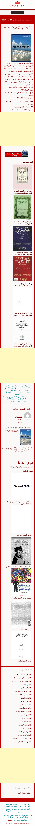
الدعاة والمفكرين (24, 698)
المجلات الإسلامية (24, 725)
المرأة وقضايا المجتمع (23, 711)
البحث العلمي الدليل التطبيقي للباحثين (18, 566)
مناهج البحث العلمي (24, 661)
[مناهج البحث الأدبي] (21, 613)
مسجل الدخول (21, 467)
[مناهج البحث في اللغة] (21, 519)
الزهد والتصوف (25, 701)
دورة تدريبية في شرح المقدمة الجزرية (12, 430)
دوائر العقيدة (26, 728)
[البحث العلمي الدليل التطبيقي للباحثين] (21, 550)
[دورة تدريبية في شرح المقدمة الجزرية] (21, 48)
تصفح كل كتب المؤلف (11, 427)
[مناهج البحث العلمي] (21, 645)
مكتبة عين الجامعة (26, 27)
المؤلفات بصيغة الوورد (22, 722)
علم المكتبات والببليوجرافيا (21, 738)
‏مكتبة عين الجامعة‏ (24, 793)
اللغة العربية (26, 718)
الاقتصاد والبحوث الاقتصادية (21, 681)
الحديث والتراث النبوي (23, 695)
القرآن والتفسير (13, 27)
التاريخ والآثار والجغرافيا (22, 691)
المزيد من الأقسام (24, 742)
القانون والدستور (24, 708)
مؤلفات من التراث (24, 735)
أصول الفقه (26, 685)
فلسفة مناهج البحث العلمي (22, 598)
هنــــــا (10, 401)
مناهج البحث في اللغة (24, 535)
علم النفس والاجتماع (23, 732)
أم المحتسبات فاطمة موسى (13, 110)
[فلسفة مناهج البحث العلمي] (21, 582)
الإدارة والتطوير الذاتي (22, 674)
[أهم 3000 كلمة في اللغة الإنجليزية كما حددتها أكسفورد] (21, 486)
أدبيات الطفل (25, 688)
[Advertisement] (17, 129)
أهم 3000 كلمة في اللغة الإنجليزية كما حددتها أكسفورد (18, 503)
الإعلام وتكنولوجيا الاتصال (22, 678)
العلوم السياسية (25, 705)
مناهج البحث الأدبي (25, 629)
